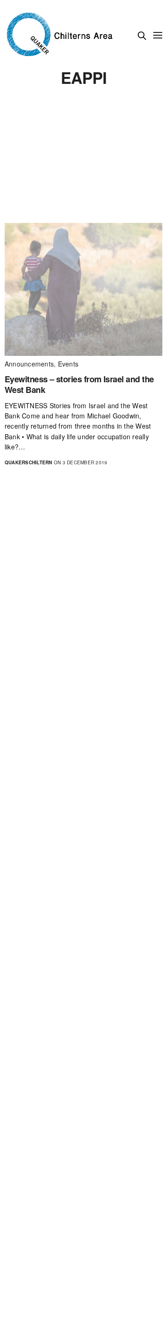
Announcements (29, 363)
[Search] (142, 36)
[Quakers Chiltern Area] (60, 34)
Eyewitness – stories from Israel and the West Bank (79, 385)
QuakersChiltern (28, 462)
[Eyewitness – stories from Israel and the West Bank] (83, 289)
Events (68, 363)
